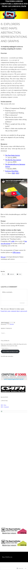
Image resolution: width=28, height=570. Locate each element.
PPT (17, 173)
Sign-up (3, 257)
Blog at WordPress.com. (7, 557)
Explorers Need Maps (11, 171)
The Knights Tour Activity (13, 160)
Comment (22, 303)
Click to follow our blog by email (10, 351)
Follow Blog (5, 340)
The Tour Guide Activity (12, 155)
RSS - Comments (5, 407)
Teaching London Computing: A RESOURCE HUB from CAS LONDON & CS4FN (14, 3)
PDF (13, 173)
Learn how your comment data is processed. (14, 311)
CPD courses (16, 252)
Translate (12, 324)
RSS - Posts (3, 405)
